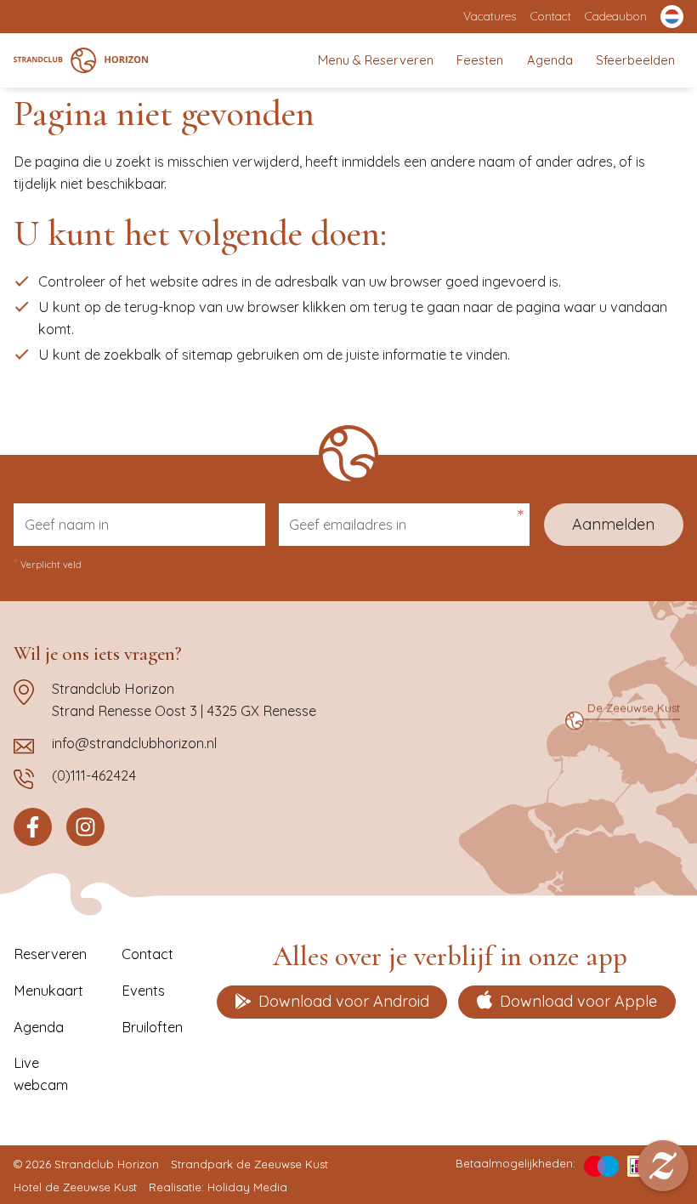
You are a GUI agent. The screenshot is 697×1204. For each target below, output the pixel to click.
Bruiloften (152, 1027)
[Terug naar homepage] (80, 60)
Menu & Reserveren (376, 60)
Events (143, 990)
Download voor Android (343, 1001)
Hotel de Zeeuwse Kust (75, 1187)
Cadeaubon (616, 16)
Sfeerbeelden (635, 60)
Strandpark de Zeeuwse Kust (249, 1164)
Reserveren (50, 954)
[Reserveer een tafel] (663, 1165)
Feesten (479, 60)
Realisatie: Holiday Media (218, 1187)
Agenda (550, 60)
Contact (550, 16)
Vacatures (489, 16)
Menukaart (48, 990)
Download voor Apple (578, 1001)
